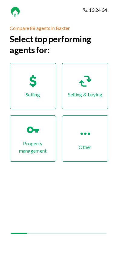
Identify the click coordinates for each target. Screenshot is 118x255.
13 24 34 (98, 10)
